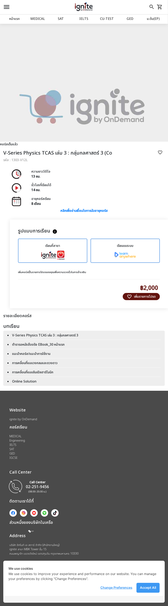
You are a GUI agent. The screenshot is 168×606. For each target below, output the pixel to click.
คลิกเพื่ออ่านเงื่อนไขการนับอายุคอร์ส (84, 210)
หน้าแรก (14, 18)
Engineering (17, 440)
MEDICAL (37, 18)
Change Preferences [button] (116, 587)
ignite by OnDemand (23, 419)
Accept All (148, 587)
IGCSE (13, 458)
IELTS (83, 18)
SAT (61, 18)
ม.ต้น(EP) (153, 18)
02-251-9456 (37, 486)
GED (130, 18)
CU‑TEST (107, 18)
